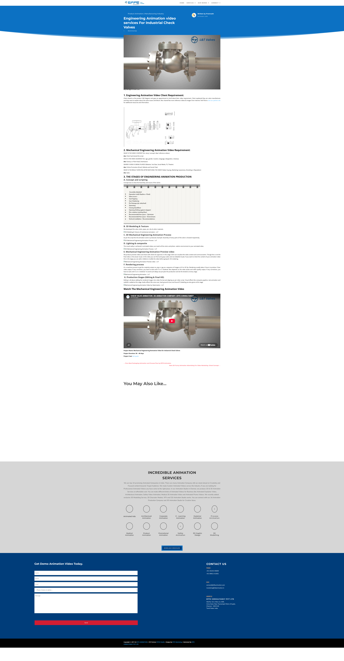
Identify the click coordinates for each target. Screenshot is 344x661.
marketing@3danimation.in (215, 588)
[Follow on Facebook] (201, 642)
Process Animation (214, 517)
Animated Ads (129, 516)
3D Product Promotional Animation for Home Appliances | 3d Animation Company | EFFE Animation (158, 417)
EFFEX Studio (161, 642)
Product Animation (135, 14)
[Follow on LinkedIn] (208, 642)
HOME (182, 3)
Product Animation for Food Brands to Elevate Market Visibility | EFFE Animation (151, 395)
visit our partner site (214, 100)
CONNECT (215, 3)
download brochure (172, 548)
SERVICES (190, 3)
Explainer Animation (197, 517)
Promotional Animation (163, 534)
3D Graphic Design (197, 534)
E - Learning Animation (180, 517)
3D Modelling (214, 534)
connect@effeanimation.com (215, 585)
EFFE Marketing (177, 642)
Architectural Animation (146, 517)
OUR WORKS (202, 3)
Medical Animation (129, 534)
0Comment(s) (132, 31)
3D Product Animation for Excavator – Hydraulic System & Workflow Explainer (150, 438)
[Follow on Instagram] (205, 642)
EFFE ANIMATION (142, 642)
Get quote (135, 356)
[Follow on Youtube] (212, 642)
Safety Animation (180, 534)
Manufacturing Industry (154, 14)
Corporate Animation (163, 517)
